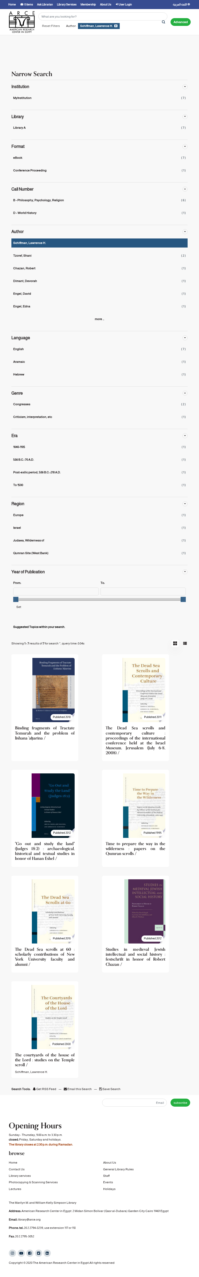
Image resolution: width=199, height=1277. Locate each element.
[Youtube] (21, 1253)
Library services (20, 1176)
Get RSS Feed (46, 1089)
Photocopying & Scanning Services (33, 1182)
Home (13, 1162)
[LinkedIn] (47, 1253)
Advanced (181, 22)
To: (103, 583)
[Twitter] (38, 1253)
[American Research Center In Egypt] (22, 22)
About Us (109, 1162)
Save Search (111, 1089)
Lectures (15, 1189)
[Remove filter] (115, 26)
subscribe (180, 1103)
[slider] (15, 599)
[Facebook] (29, 1253)
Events (108, 1182)
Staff (106, 1176)
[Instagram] (12, 1253)
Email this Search (79, 1089)
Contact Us (17, 1169)
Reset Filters (51, 26)
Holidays (109, 1189)
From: (17, 583)
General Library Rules (118, 1169)
